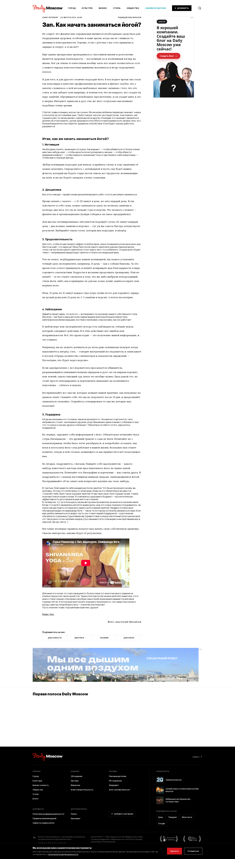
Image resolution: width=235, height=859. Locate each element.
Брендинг (76, 818)
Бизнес (103, 8)
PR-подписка (115, 780)
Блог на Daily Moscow (119, 789)
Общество (133, 8)
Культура (87, 8)
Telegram (172, 817)
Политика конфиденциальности (48, 814)
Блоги (35, 798)
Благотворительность (82, 789)
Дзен (160, 817)
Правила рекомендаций (44, 818)
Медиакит (114, 785)
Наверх (196, 757)
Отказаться (193, 851)
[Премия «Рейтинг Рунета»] (169, 839)
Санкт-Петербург (50, 17)
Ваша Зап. (48, 614)
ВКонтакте (187, 817)
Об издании (76, 776)
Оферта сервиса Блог (44, 823)
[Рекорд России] (192, 839)
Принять (174, 851)
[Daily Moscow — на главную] (48, 757)
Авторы (74, 780)
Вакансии (75, 785)
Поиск (74, 814)
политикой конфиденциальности (63, 854)
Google (161, 823)
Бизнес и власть (41, 785)
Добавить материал (123, 813)
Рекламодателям (117, 776)
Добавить (183, 8)
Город (72, 8)
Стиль (117, 8)
